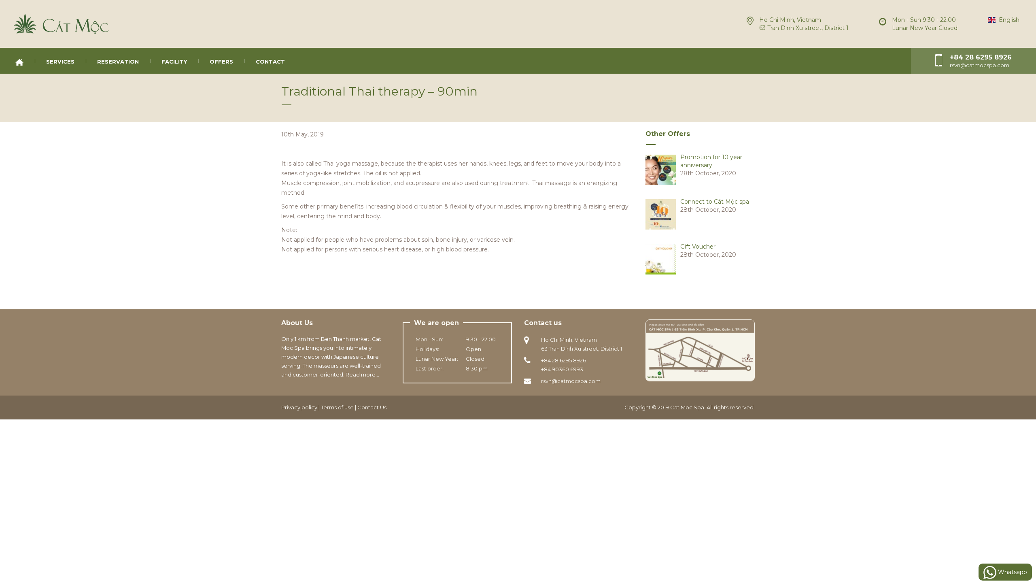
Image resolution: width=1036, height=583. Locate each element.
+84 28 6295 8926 (981, 57)
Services (60, 61)
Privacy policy (299, 407)
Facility (174, 61)
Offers (221, 61)
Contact (270, 61)
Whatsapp (1011, 572)
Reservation (118, 61)
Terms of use (337, 407)
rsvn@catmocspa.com (571, 381)
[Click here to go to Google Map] (700, 350)
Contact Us (371, 407)
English (1007, 19)
